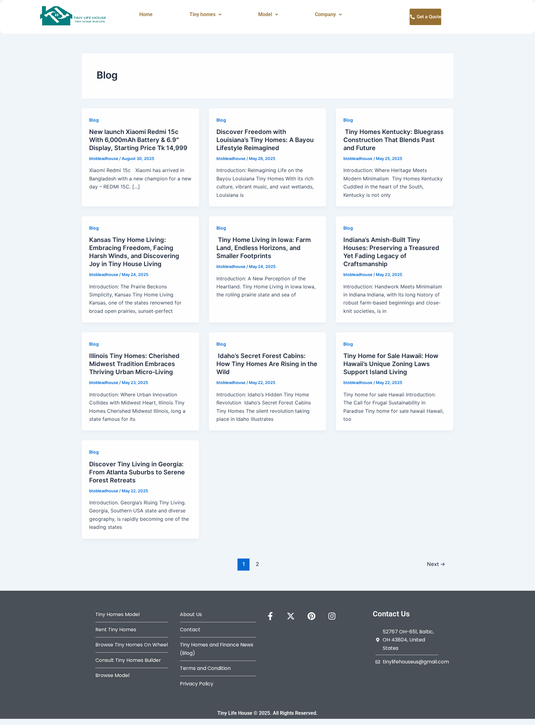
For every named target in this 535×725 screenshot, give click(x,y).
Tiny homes (202, 14)
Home (146, 14)
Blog (94, 120)
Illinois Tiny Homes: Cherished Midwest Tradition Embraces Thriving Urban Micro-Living (134, 364)
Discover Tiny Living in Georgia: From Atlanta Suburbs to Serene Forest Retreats (137, 472)
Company (325, 14)
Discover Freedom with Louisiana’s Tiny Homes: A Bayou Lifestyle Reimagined (265, 140)
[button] (205, 14)
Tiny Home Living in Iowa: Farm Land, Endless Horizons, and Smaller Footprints (263, 248)
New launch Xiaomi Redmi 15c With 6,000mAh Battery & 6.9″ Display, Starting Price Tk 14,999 (138, 140)
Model (265, 14)
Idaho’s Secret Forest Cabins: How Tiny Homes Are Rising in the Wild (266, 364)
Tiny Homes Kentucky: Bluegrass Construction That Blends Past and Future (393, 140)
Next (436, 564)
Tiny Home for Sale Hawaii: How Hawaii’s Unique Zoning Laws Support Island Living (390, 364)
